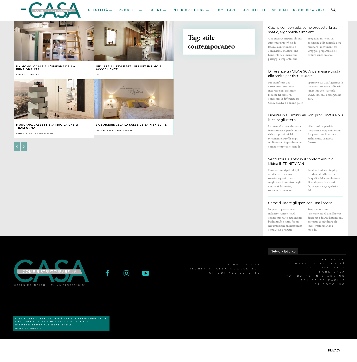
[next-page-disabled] (24, 146)
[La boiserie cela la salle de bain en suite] (134, 99)
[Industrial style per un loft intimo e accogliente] (134, 41)
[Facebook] (107, 273)
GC (97, 75)
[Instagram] (126, 273)
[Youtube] (145, 273)
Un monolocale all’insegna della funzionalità (45, 68)
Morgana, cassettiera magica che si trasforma (47, 126)
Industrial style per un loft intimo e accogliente (128, 68)
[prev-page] (17, 146)
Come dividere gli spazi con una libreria (300, 203)
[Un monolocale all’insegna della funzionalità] (54, 41)
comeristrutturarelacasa (34, 133)
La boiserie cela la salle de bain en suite (131, 124)
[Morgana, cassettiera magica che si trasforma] (54, 99)
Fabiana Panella (27, 75)
